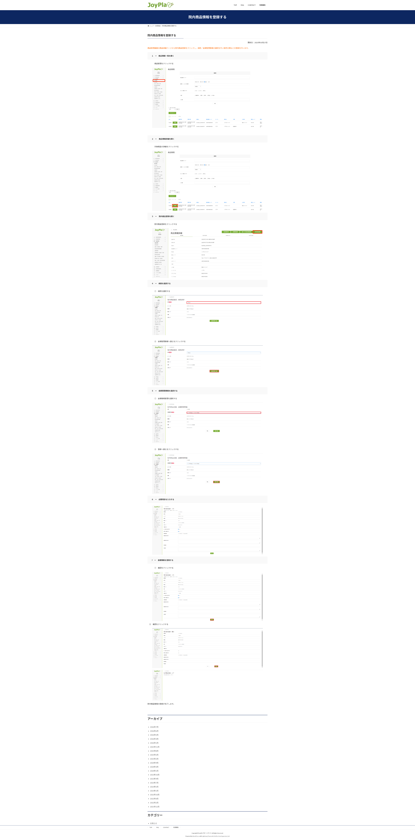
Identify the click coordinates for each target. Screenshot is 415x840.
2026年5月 (154, 735)
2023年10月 (154, 775)
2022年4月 (154, 799)
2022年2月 (154, 803)
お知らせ (153, 823)
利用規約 (176, 827)
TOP (151, 827)
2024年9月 (154, 763)
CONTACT (166, 827)
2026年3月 (154, 739)
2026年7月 (154, 727)
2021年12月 (154, 807)
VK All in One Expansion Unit (221, 836)
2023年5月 (154, 787)
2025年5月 (154, 755)
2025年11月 (154, 747)
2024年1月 (154, 771)
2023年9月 (154, 779)
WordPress (195, 836)
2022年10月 (154, 795)
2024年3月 (154, 767)
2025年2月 (154, 759)
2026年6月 (154, 731)
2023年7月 (154, 783)
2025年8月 (154, 751)
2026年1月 (154, 743)
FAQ (157, 827)
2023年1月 (154, 791)
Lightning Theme (207, 836)
